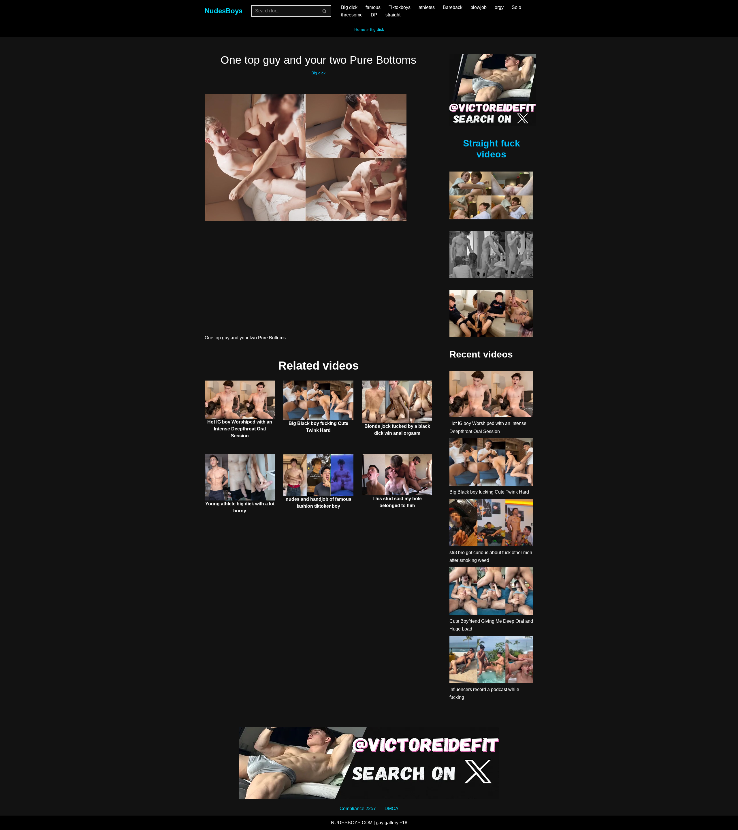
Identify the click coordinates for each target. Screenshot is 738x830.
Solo (516, 7)
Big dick (349, 7)
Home (359, 29)
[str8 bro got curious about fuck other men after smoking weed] (491, 524)
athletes (427, 7)
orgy (499, 7)
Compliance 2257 (358, 808)
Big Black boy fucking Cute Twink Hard (489, 492)
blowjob (478, 7)
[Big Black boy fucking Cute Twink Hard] (491, 463)
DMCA (391, 808)
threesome (352, 14)
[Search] (324, 11)
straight (392, 14)
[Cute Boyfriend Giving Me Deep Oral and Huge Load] (491, 592)
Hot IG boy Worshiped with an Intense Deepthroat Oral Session (239, 428)
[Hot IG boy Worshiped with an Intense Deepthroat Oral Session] (491, 395)
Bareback (452, 7)
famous (373, 7)
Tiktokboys (400, 7)
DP (374, 14)
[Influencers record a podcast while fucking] (491, 661)
